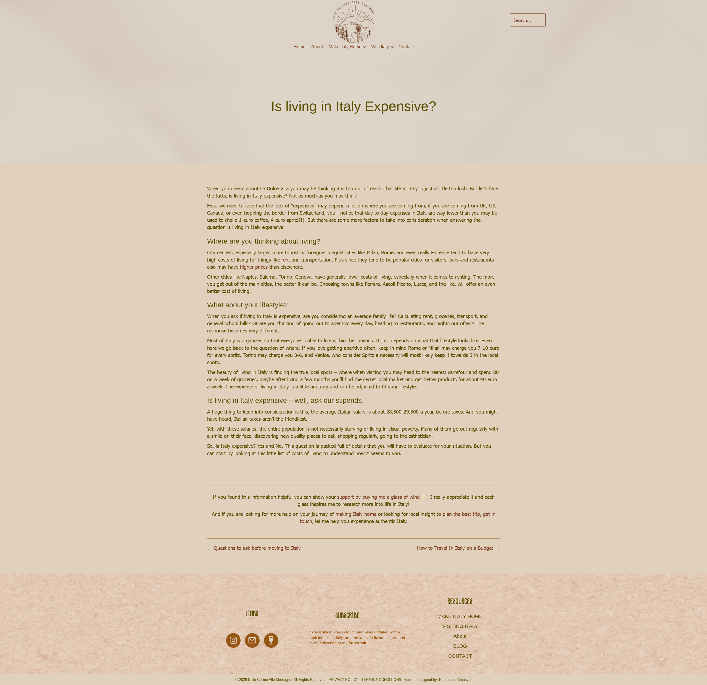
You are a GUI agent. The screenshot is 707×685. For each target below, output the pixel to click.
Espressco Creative (455, 680)
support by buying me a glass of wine (379, 497)
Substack (357, 643)
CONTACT (460, 656)
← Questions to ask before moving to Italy (254, 548)
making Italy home (356, 514)
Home (299, 46)
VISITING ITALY (460, 626)
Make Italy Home (345, 46)
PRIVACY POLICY (343, 680)
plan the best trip (461, 514)
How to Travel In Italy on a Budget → (458, 548)
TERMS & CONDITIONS (381, 680)
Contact (406, 46)
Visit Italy (380, 46)
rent (286, 259)
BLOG (460, 646)
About (317, 46)
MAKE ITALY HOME (459, 616)
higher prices (254, 266)
